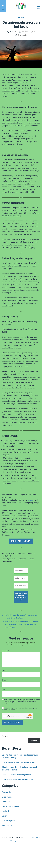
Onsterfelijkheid (8, 821)
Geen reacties (22, 35)
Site (3, 690)
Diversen (6, 802)
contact (31, 500)
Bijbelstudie (7, 797)
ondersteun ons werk (21, 541)
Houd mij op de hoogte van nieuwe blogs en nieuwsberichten (19, 709)
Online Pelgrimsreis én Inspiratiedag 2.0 (18, 762)
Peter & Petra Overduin (17, 837)
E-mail (5, 680)
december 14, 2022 (28, 32)
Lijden (21, 17)
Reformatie (7, 825)
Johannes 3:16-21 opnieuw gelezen (16, 775)
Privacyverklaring (8, 841)
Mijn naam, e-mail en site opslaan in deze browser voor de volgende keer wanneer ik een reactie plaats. (22, 701)
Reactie (5, 651)
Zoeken (5, 736)
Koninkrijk (6, 811)
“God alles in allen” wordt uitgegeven (17, 779)
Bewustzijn (6, 792)
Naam (5, 670)
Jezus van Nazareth (10, 806)
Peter (15, 32)
